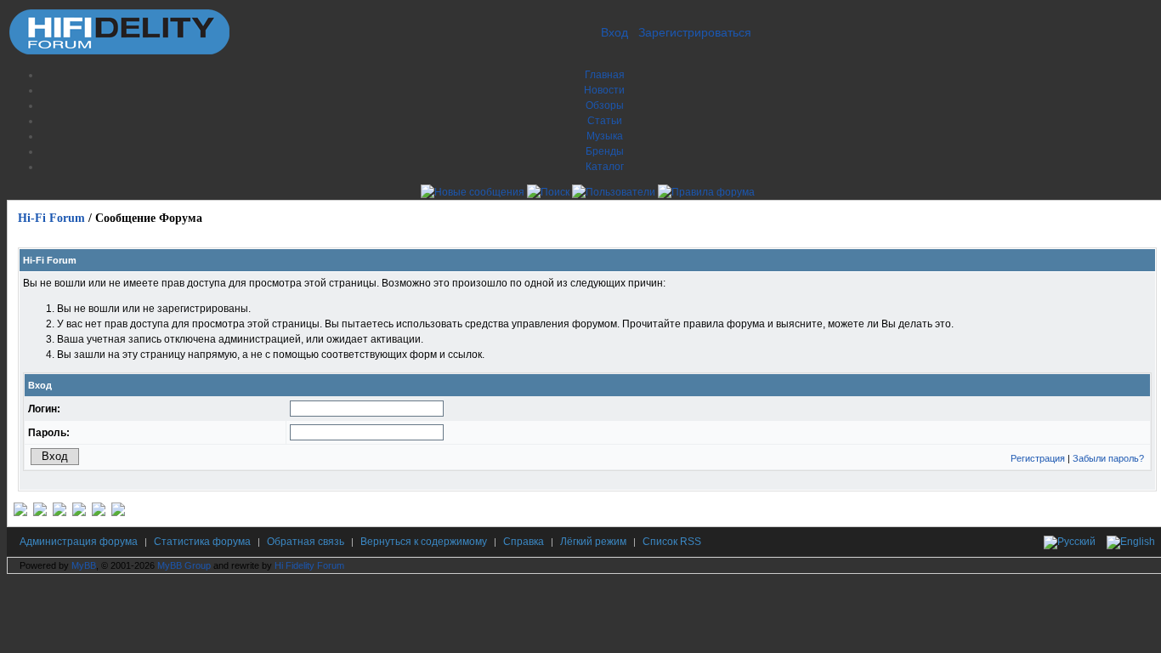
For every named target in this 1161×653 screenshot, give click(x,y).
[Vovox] (118, 513)
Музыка (604, 136)
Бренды (605, 151)
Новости (604, 90)
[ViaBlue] (59, 513)
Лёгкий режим (593, 542)
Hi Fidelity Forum (309, 565)
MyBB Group (184, 565)
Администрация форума (79, 542)
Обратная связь (305, 542)
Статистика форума (202, 542)
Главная (605, 75)
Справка (523, 542)
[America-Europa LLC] (40, 513)
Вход (614, 32)
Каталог (605, 167)
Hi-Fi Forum (51, 218)
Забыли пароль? (1108, 458)
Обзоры (605, 105)
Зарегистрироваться (694, 32)
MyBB (83, 565)
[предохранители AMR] (20, 513)
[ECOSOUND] (79, 513)
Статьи (604, 121)
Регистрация (1038, 458)
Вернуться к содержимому (423, 542)
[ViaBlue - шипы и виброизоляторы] (98, 513)
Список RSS (672, 542)
